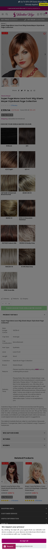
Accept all (24, 541)
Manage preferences (24, 546)
